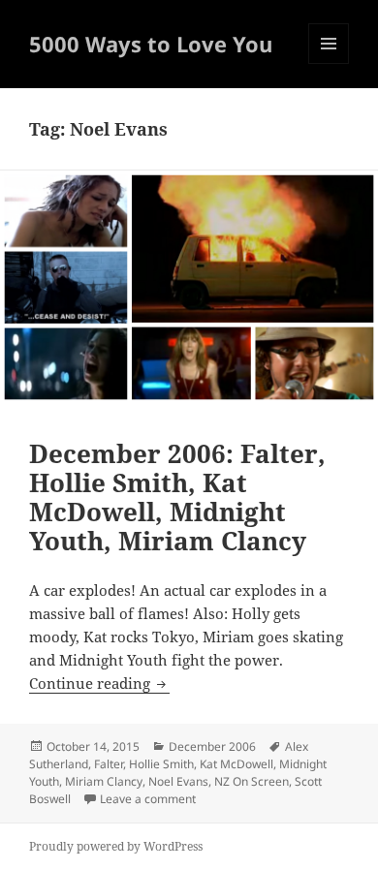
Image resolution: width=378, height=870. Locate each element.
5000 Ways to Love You (150, 43)
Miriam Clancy (103, 781)
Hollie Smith (161, 764)
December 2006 (212, 746)
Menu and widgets (329, 63)
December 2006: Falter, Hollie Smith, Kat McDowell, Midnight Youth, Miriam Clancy (177, 497)
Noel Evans (178, 781)
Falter (108, 764)
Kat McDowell (236, 764)
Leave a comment (148, 799)
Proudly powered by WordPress (116, 846)
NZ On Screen (251, 781)
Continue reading (99, 683)
